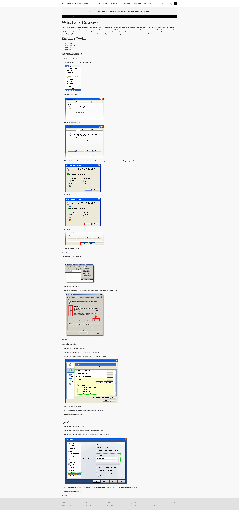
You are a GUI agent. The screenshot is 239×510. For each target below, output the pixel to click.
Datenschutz (111, 505)
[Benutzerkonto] (167, 4)
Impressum (133, 505)
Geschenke (137, 3)
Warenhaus (148, 3)
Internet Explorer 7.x (71, 43)
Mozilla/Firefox (69, 47)
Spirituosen (102, 3)
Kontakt (154, 503)
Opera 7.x (68, 49)
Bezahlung (89, 503)
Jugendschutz (133, 503)
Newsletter (155, 505)
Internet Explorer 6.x (71, 45)
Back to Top (65, 252)
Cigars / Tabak (115, 3)
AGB (108, 503)
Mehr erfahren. (144, 11)
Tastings (126, 3)
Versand (88, 505)
